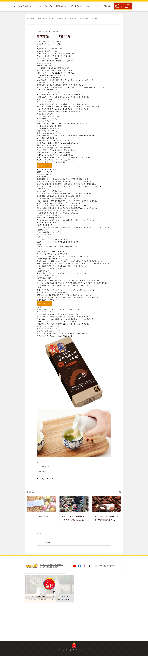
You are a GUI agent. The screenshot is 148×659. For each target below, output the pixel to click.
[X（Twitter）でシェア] (43, 479)
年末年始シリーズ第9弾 (38, 516)
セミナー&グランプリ (45, 18)
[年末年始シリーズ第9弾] (41, 504)
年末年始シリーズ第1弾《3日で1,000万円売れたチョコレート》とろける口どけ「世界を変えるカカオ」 (107, 519)
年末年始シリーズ (43, 467)
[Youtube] (75, 566)
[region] (74, 645)
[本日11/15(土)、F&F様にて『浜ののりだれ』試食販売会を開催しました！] (74, 504)
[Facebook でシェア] (38, 479)
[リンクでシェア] (52, 479)
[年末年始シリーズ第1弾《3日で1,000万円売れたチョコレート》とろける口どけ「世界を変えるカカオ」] (106, 504)
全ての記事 (30, 18)
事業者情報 (84, 18)
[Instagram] (84, 566)
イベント (73, 18)
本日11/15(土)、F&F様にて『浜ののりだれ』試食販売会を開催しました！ (73, 519)
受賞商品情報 (61, 18)
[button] (26, 6)
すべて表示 (117, 492)
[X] (89, 566)
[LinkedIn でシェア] (48, 479)
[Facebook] (80, 566)
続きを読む (95, 18)
